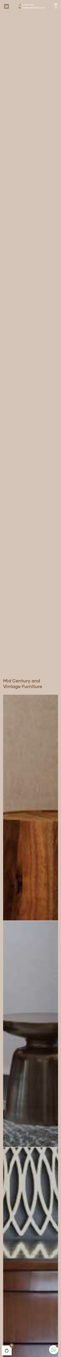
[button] (6, 6)
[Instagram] (56, 7)
